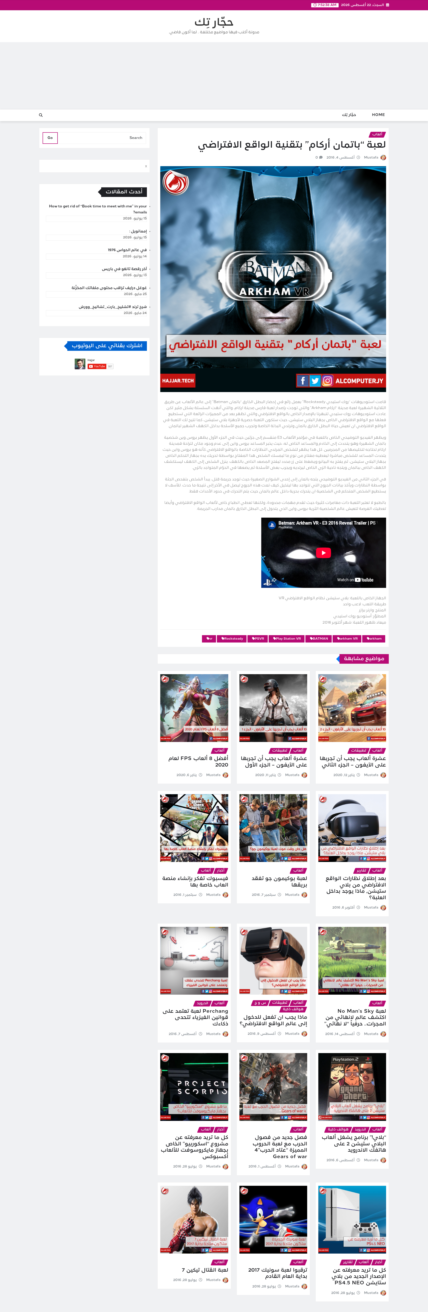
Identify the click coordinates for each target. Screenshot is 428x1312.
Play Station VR (288, 639)
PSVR (259, 639)
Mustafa (371, 157)
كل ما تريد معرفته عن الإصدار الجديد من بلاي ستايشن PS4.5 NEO (358, 1277)
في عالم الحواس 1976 (127, 250)
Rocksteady (233, 639)
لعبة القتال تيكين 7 (205, 1270)
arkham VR (349, 639)
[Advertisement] (214, 76)
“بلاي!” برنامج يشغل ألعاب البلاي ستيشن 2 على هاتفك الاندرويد (354, 1144)
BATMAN (320, 639)
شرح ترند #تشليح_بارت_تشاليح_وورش (113, 307)
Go (50, 138)
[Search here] (41, 115)
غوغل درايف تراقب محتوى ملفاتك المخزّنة (109, 288)
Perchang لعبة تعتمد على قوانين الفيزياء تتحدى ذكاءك (195, 1018)
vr (210, 639)
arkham (376, 639)
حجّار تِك (214, 23)
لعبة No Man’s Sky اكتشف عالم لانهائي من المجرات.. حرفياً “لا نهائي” (355, 1018)
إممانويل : (138, 231)
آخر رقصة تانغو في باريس (124, 269)
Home (378, 115)
